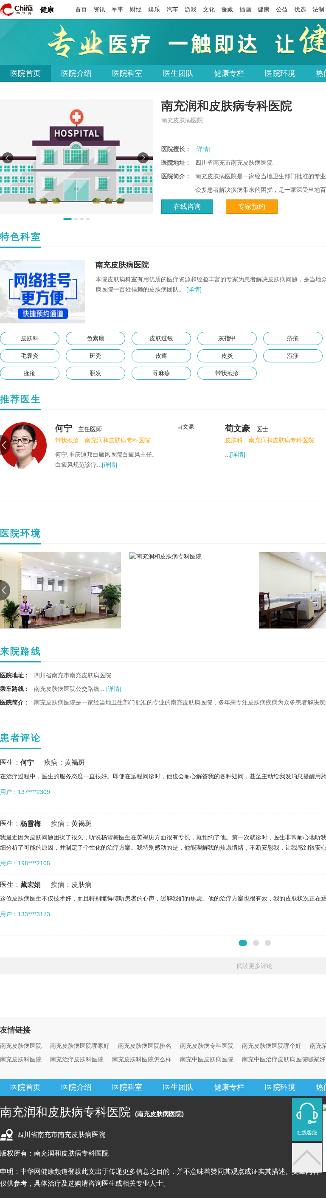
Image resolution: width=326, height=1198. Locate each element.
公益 (282, 9)
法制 (318, 9)
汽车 (172, 9)
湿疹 (293, 355)
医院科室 (127, 73)
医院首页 (25, 73)
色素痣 (95, 338)
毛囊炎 (30, 355)
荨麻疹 (161, 373)
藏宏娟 (30, 884)
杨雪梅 (30, 823)
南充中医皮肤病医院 (206, 1059)
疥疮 (293, 338)
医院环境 (280, 73)
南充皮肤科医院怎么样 (141, 1059)
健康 (47, 9)
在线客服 (307, 1133)
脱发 (95, 373)
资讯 (99, 9)
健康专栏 (229, 73)
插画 (245, 9)
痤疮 (30, 373)
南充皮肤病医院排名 (144, 1045)
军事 (118, 9)
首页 (81, 9)
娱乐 (154, 9)
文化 (209, 9)
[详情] (203, 149)
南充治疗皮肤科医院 (77, 1059)
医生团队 (178, 73)
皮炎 (227, 355)
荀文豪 (237, 428)
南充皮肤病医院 (21, 1045)
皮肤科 (30, 338)
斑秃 (95, 355)
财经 (136, 9)
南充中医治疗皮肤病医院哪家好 (283, 1059)
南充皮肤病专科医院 (206, 1045)
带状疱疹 (227, 373)
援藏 (227, 9)
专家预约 (251, 206)
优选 (300, 9)
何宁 (63, 428)
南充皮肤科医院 (21, 1059)
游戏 (191, 9)
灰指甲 (227, 338)
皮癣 (161, 355)
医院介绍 (76, 73)
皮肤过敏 (161, 338)
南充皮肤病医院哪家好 (80, 1045)
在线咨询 (187, 206)
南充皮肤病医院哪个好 (271, 1045)
